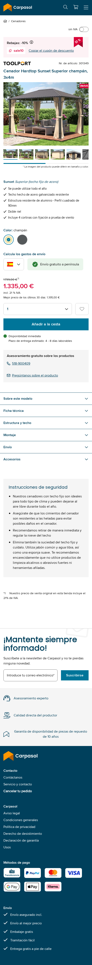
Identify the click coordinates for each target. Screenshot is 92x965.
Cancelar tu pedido (17, 791)
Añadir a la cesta (46, 324)
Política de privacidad (19, 826)
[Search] (65, 8)
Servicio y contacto (17, 784)
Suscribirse (74, 675)
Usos (7, 847)
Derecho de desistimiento (22, 833)
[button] (75, 7)
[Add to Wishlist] (82, 309)
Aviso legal (11, 813)
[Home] (6, 21)
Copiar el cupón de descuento (51, 50)
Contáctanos (12, 777)
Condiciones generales (20, 820)
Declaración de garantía (21, 840)
